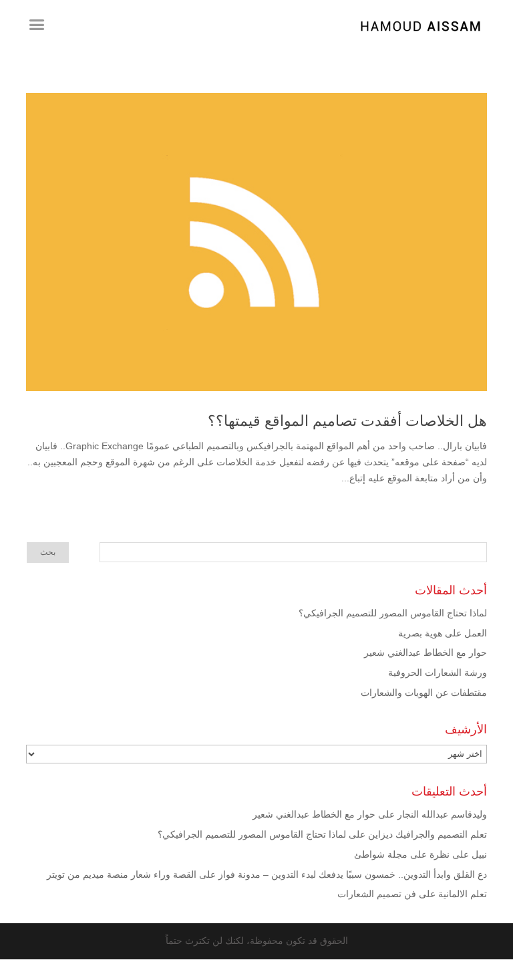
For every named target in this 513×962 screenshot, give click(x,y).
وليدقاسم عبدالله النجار (442, 814)
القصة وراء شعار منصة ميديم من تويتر (121, 874)
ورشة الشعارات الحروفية (437, 672)
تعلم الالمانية (462, 893)
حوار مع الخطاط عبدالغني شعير (425, 652)
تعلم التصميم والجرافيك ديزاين (427, 834)
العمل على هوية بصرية (442, 633)
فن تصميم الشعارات (376, 893)
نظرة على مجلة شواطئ (402, 854)
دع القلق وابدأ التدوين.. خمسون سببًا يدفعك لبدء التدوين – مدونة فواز (352, 874)
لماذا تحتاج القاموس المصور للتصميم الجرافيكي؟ (393, 613)
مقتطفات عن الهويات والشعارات (424, 692)
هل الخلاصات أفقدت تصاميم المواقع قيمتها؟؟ (347, 420)
